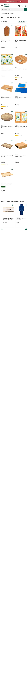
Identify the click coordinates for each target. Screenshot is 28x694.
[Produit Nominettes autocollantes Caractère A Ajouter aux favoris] (12, 205)
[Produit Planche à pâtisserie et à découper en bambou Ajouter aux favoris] (12, 169)
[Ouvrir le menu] (2, 5)
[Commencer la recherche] (25, 9)
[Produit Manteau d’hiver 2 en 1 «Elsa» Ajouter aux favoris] (26, 205)
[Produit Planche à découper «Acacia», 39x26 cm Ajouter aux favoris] (12, 140)
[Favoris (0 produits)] (22, 6)
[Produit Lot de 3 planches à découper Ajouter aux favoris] (26, 25)
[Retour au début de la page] (26, 684)
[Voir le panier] (26, 6)
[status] (12, 9)
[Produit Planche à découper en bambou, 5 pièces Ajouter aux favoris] (26, 83)
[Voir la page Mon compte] (19, 6)
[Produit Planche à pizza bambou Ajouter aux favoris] (26, 54)
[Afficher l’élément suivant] (26, 229)
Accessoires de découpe (8, 13)
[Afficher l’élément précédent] (2, 229)
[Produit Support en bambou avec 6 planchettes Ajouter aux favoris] (12, 25)
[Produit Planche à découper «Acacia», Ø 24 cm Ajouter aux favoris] (12, 112)
